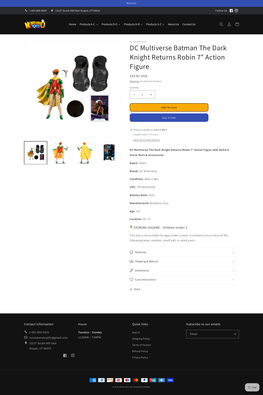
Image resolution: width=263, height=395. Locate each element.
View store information (146, 140)
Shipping (134, 81)
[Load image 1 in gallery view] (35, 152)
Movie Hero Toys (126, 387)
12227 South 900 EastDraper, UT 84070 (43, 345)
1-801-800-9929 (38, 10)
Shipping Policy (141, 338)
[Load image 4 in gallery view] (109, 152)
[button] (221, 24)
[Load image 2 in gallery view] (60, 152)
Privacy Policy (140, 357)
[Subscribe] (235, 334)
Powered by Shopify (142, 387)
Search (136, 332)
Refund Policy (140, 351)
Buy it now (169, 117)
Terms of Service (141, 345)
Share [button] (137, 289)
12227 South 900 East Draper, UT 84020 (77, 10)
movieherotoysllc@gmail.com (48, 338)
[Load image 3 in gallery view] (84, 152)
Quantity (134, 87)
